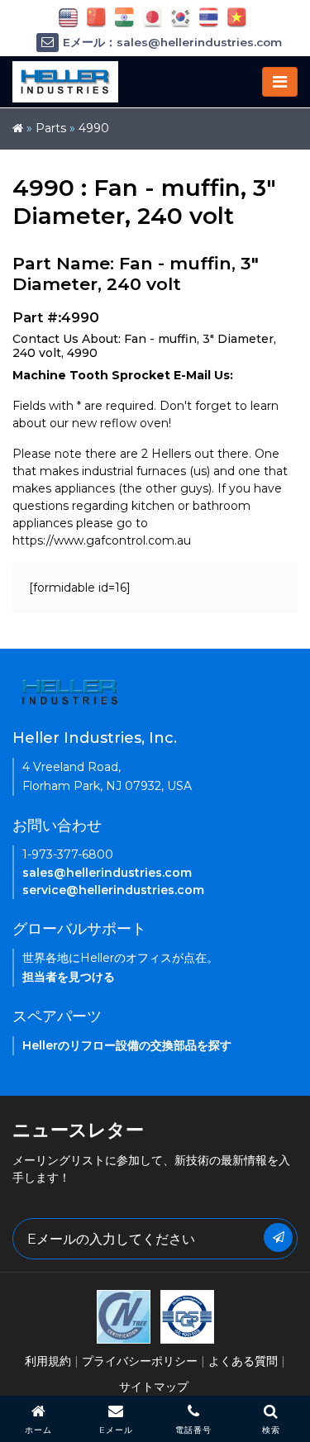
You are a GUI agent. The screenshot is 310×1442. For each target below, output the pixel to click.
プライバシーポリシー (140, 1361)
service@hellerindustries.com (113, 890)
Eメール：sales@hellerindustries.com (172, 42)
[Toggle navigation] (280, 82)
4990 (94, 128)
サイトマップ (153, 1386)
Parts (51, 128)
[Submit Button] (278, 1237)
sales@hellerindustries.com (107, 872)
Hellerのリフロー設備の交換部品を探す (126, 1045)
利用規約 (48, 1361)
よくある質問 (243, 1361)
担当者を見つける (68, 976)
